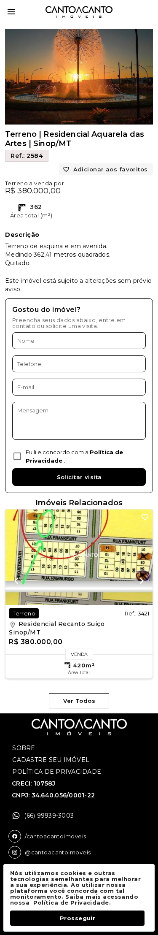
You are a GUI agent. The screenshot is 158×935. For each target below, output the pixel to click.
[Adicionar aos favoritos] (145, 517)
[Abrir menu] (11, 12)
